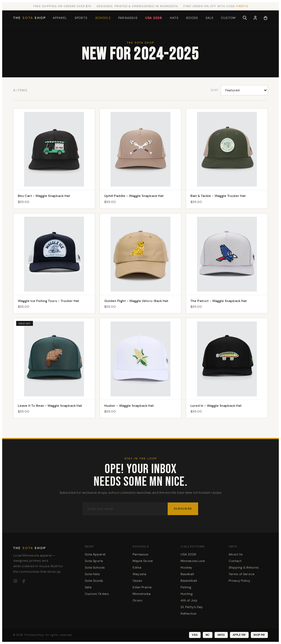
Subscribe (183, 508)
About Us (236, 554)
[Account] (255, 17)
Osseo (137, 580)
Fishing (186, 587)
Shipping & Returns (244, 567)
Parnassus (127, 18)
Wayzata (139, 574)
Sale (209, 18)
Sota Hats (92, 574)
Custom (228, 18)
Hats (174, 18)
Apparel (60, 18)
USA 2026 (153, 18)
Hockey (186, 567)
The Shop (29, 18)
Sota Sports (94, 561)
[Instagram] (15, 581)
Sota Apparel (95, 554)
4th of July (189, 600)
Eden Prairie (142, 587)
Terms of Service (241, 574)
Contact (235, 561)
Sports (81, 18)
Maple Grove (143, 561)
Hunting (187, 594)
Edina (137, 567)
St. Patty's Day (192, 607)
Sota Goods (94, 580)
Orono (137, 600)
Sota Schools (95, 567)
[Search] (244, 17)
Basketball (189, 580)
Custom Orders (97, 594)
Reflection (188, 613)
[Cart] (265, 17)
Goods (192, 18)
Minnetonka (142, 594)
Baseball (187, 574)
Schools (103, 18)
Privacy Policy (239, 580)
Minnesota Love (193, 561)
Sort (214, 90)
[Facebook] (23, 581)
